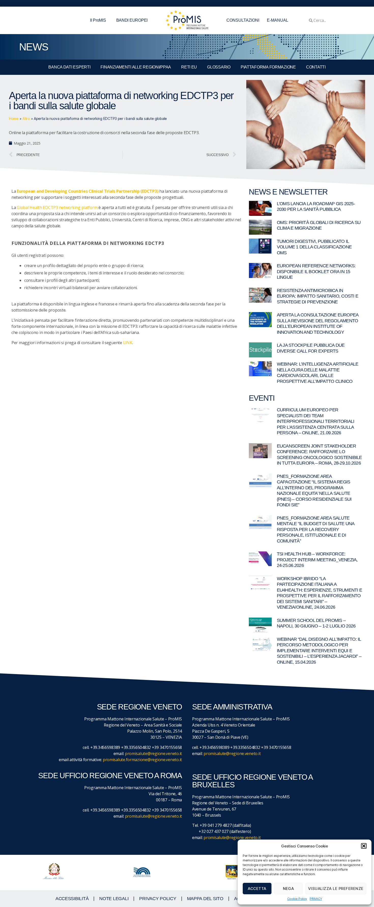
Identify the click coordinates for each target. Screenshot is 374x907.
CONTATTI (316, 67)
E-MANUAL (277, 20)
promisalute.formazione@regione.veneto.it (142, 759)
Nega (288, 888)
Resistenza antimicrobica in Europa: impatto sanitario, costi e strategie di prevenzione (317, 296)
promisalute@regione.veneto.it (153, 753)
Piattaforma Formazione (268, 67)
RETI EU (189, 67)
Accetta (257, 888)
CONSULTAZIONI (242, 20)
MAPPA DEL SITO (205, 898)
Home (14, 118)
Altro (26, 118)
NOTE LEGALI (113, 898)
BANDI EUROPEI (132, 20)
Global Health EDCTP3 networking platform (57, 207)
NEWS (33, 46)
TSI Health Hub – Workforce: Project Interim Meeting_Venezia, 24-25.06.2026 (317, 559)
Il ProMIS (98, 20)
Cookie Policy (297, 899)
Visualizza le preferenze (336, 888)
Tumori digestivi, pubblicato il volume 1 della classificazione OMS (314, 247)
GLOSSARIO (219, 67)
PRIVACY (316, 899)
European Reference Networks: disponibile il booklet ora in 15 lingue (316, 271)
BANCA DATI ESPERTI (69, 67)
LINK (127, 342)
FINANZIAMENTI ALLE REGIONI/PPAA (135, 67)
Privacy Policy (157, 898)
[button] (363, 845)
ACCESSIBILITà (72, 898)
